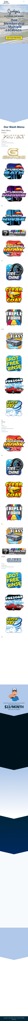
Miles (8, 905)
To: (4, 900)
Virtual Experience (14, 809)
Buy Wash (3, 144)
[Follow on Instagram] (15, 1000)
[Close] (23, 892)
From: (5, 894)
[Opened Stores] (7, 881)
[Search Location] (23, 871)
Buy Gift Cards (14, 836)
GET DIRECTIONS (9, 908)
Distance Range (7, 875)
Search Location (7, 868)
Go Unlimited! (14, 677)
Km (5, 905)
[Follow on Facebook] (13, 1000)
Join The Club (14, 803)
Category (6, 873)
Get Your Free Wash (14, 38)
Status (5, 879)
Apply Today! (14, 955)
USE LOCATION (14, 919)
